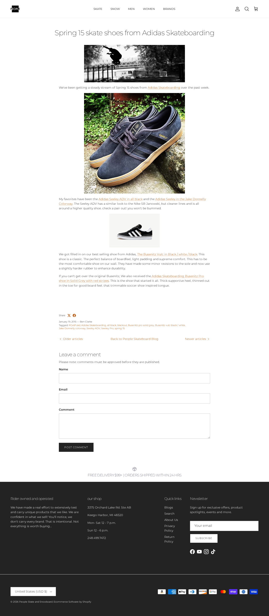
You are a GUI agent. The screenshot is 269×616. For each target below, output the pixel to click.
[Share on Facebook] (74, 315)
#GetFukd (74, 325)
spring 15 (120, 328)
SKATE (98, 8)
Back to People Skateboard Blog (134, 339)
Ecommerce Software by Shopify (72, 601)
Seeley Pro (107, 328)
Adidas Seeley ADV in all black (120, 199)
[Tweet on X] (69, 315)
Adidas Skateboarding (164, 87)
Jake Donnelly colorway (72, 328)
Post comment (76, 447)
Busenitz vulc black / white (170, 325)
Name (63, 369)
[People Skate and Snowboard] (15, 9)
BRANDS (169, 8)
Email (63, 389)
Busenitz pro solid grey (141, 325)
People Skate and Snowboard (36, 601)
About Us (171, 520)
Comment (66, 410)
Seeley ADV (93, 328)
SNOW (115, 8)
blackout (122, 325)
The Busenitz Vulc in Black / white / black (167, 254)
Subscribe (203, 538)
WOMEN (149, 8)
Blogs (168, 507)
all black (111, 325)
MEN (131, 8)
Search (169, 513)
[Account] (236, 9)
